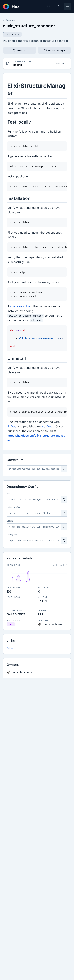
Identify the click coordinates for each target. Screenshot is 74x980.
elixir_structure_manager (29, 25)
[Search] (58, 6)
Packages (11, 20)
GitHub (11, 648)
